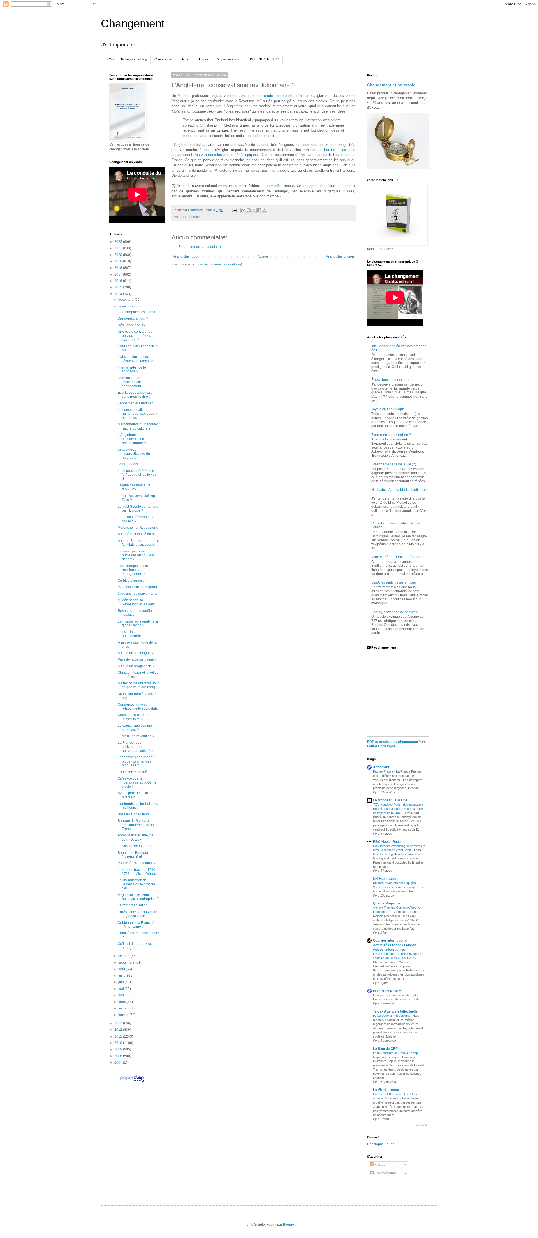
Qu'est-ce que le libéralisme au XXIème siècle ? (137, 783)
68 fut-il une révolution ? (136, 736)
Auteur (187, 59)
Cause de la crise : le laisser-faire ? (134, 717)
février (123, 1008)
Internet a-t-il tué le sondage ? (132, 369)
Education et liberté (132, 772)
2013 (118, 1023)
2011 (118, 1036)
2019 (118, 261)
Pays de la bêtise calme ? (137, 659)
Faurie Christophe (381, 746)
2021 (118, 248)
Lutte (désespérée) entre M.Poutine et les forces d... (137, 475)
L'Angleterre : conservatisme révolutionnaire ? (133, 439)
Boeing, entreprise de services (394, 612)
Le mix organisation (133, 905)
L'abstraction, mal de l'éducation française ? (137, 359)
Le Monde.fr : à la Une (390, 800)
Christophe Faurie (381, 1144)
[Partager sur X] (254, 210)
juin (121, 982)
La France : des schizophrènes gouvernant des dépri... (137, 747)
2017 (118, 274)
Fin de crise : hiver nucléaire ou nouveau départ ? (136, 555)
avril (122, 995)
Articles (379, 1165)
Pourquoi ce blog (134, 59)
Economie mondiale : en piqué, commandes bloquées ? (136, 761)
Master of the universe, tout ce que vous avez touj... (138, 685)
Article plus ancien (340, 256)
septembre (126, 962)
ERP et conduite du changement (392, 742)
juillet (122, 976)
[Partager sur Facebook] (259, 210)
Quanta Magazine (386, 903)
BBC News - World (387, 842)
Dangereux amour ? (133, 318)
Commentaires (385, 1173)
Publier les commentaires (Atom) (217, 264)
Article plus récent (186, 256)
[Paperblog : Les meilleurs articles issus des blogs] (132, 1082)
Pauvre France (383, 771)
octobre (124, 956)
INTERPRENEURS (264, 59)
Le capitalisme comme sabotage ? (135, 727)
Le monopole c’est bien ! (136, 312)
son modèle (273, 186)
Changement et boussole (391, 85)
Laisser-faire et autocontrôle (129, 634)
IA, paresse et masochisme (392, 1015)
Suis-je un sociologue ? (136, 653)
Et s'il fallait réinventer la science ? (136, 519)
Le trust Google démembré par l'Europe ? (138, 508)
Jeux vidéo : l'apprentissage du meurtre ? (134, 453)
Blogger (289, 1225)
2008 (118, 1056)
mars (122, 1002)
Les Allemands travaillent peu (393, 582)
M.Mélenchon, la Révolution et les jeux (136, 602)
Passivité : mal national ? (137, 863)
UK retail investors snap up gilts (395, 883)
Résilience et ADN (131, 325)
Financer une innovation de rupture (397, 995)
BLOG (109, 59)
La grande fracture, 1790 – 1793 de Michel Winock (138, 872)
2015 (118, 287)
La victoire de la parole (135, 846)
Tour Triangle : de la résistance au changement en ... (133, 570)
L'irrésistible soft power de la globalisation (137, 914)
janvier (123, 1015)
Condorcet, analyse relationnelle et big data (138, 706)
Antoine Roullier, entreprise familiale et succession (138, 543)
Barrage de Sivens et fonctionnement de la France (136, 825)
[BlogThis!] (248, 210)
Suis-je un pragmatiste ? (136, 666)
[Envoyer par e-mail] (243, 210)
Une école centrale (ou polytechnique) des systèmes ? (135, 336)
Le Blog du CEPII (386, 1049)
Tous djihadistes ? (131, 464)
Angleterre (196, 216)
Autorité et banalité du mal (137, 534)
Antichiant (381, 767)
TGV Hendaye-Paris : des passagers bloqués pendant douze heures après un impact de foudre (398, 809)
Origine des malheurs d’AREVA (134, 487)
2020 (118, 255)
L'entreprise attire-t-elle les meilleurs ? (138, 806)
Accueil (263, 256)
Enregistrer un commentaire (199, 247)
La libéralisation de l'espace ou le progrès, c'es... (137, 884)
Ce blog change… (131, 580)
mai (121, 989)
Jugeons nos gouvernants (137, 594)
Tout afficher (421, 1125)
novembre (126, 306)
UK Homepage (384, 879)
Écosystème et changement (392, 380)
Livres (203, 59)
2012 (118, 1030)
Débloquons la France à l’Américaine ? (136, 925)
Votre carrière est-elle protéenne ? (397, 557)
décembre (126, 300)
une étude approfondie (274, 96)
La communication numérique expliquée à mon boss (137, 414)
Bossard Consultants (133, 814)
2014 (118, 294)
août (122, 969)
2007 (118, 1062)
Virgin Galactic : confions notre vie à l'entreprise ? (138, 897)
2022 (118, 242)
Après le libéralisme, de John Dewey (136, 837)
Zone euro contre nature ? (391, 435)
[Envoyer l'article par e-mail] (234, 210)
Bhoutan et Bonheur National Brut (133, 855)
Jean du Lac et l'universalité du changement (132, 382)
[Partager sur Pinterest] (264, 210)
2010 (118, 1043)
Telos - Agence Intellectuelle (395, 1011)
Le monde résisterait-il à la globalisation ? (138, 623)
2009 (118, 1049)
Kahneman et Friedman (136, 403)
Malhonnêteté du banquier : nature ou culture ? (139, 426)
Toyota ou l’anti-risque (388, 409)
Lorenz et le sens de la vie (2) (393, 464)
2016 (118, 281)
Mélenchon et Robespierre (138, 528)
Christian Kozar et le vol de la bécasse (138, 675)
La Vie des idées (386, 1090)
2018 (118, 268)
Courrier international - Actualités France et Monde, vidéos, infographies (395, 945)
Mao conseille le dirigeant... (138, 587)
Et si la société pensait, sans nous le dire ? (135, 394)
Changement (132, 23)
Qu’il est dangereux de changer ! (135, 946)
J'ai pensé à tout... (229, 59)
